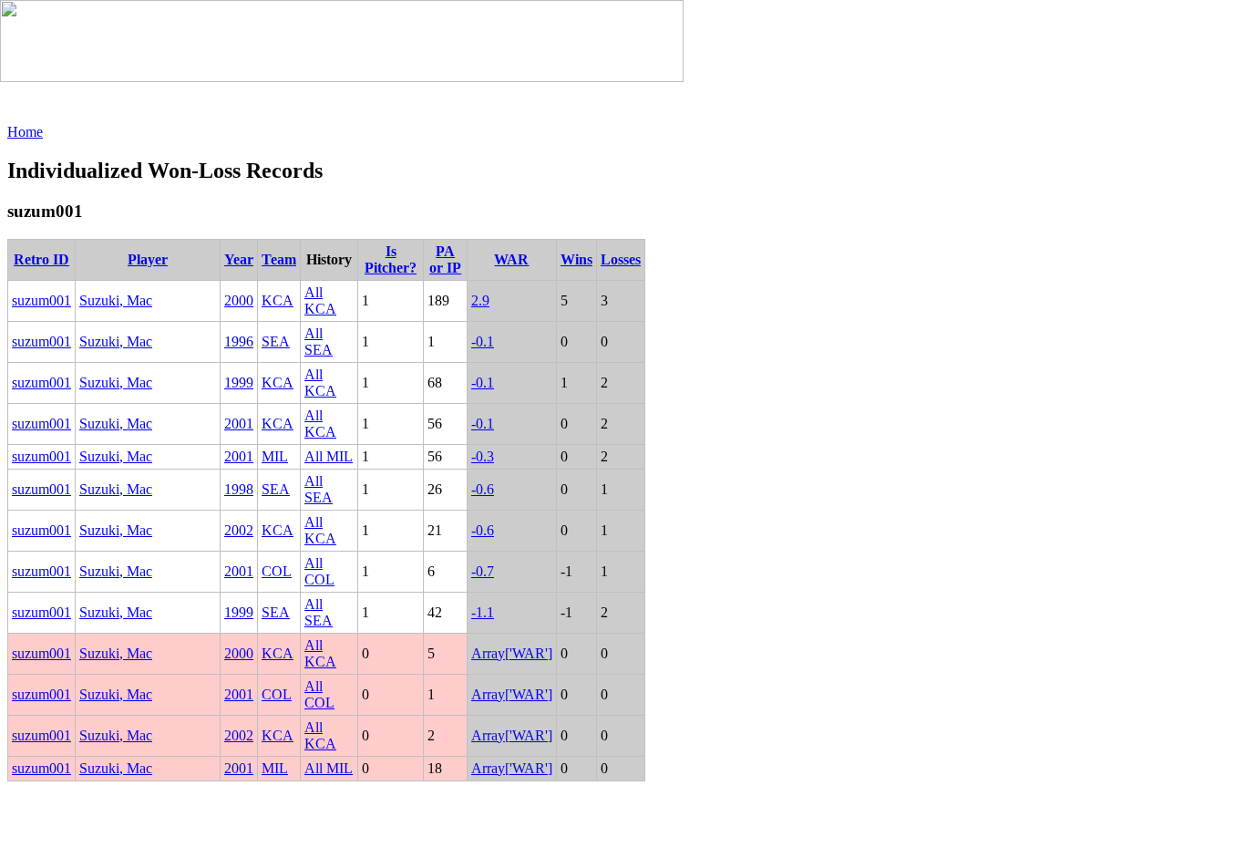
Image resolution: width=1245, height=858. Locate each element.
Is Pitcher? (391, 259)
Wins (576, 259)
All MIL (328, 456)
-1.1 (482, 612)
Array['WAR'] (511, 653)
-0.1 (482, 341)
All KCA (320, 300)
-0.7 (482, 571)
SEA (276, 341)
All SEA (318, 341)
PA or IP (445, 259)
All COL (319, 571)
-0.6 (482, 489)
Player (148, 259)
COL (277, 571)
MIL (275, 456)
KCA (277, 300)
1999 (238, 382)
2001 (238, 423)
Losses (621, 259)
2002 (238, 530)
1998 (238, 489)
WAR (511, 259)
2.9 (480, 300)
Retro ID (41, 259)
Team (279, 259)
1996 (238, 341)
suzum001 (41, 300)
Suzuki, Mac (115, 300)
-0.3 (482, 456)
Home (25, 132)
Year (238, 259)
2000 (238, 300)
